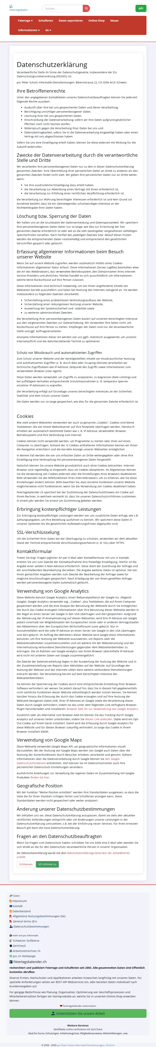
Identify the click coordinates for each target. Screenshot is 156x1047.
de (47, 30)
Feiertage (24, 20)
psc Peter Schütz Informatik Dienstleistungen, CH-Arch (86, 1045)
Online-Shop (96, 20)
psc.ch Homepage (24, 956)
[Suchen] (86, 8)
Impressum (19, 901)
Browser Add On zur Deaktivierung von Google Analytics (102, 709)
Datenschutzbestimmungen (31, 926)
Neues (114, 20)
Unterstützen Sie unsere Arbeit (80, 1013)
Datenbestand (21, 911)
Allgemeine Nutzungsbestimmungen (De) (38, 916)
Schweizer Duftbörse (25, 940)
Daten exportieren (71, 20)
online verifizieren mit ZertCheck (84, 1029)
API (141, 8)
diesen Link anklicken (98, 719)
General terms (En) (24, 921)
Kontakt (17, 906)
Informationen (28, 30)
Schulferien (45, 20)
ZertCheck (19, 946)
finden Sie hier (39, 777)
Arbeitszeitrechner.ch (26, 951)
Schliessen (26, 864)
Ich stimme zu (47, 864)
